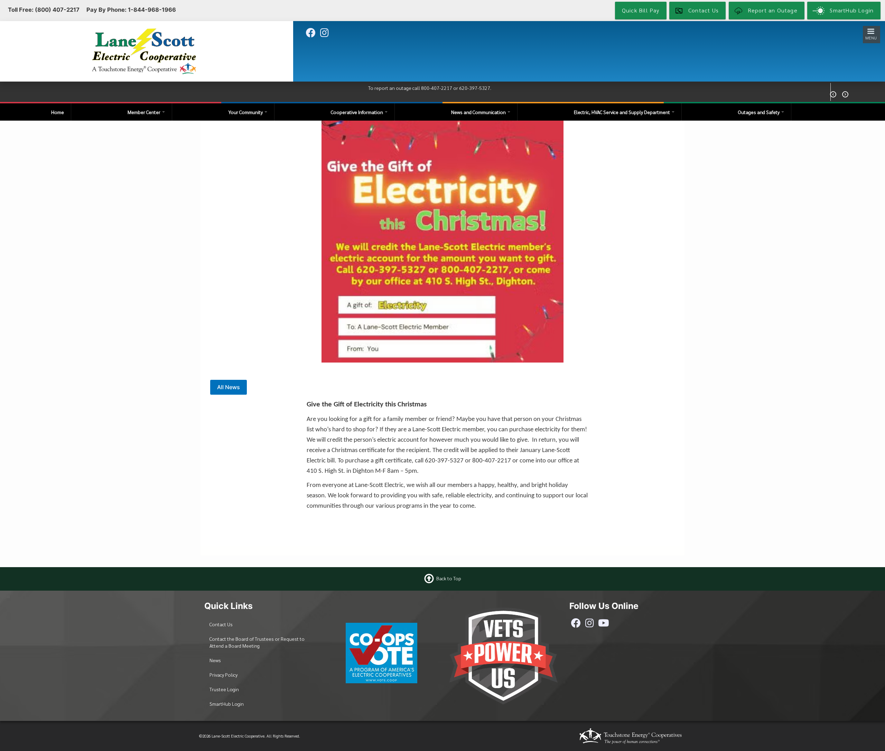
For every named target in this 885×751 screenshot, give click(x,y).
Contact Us (221, 624)
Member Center (144, 112)
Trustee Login (224, 689)
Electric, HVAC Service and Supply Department (622, 112)
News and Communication (479, 112)
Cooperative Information (357, 112)
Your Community (246, 112)
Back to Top (448, 578)
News (215, 660)
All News (228, 387)
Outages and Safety (759, 112)
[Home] (144, 50)
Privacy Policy (223, 675)
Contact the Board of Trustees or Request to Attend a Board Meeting (257, 642)
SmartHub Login (226, 704)
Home (57, 112)
